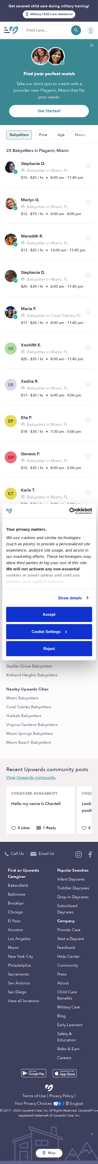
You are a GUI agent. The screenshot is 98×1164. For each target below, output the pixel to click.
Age (61, 134)
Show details (70, 597)
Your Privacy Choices (34, 1103)
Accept (49, 614)
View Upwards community (31, 778)
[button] (88, 166)
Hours (80, 134)
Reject (49, 648)
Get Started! (49, 111)
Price (43, 134)
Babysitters (19, 134)
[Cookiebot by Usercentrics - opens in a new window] (70, 510)
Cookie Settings (46, 631)
